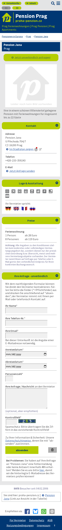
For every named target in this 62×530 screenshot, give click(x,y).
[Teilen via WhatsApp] (45, 511)
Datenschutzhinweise (18, 440)
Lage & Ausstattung (38, 183)
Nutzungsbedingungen (20, 525)
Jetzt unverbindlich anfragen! (32, 57)
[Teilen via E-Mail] (53, 511)
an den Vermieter (30, 386)
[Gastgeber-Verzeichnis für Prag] (8, 17)
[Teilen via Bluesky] (37, 511)
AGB (50, 520)
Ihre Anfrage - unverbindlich (36, 276)
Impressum (43, 525)
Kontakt (42, 125)
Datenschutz (36, 520)
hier (41, 470)
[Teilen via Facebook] (28, 511)
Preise (42, 220)
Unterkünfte (11, 3)
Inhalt (31, 3)
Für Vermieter (18, 520)
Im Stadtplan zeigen (21, 149)
